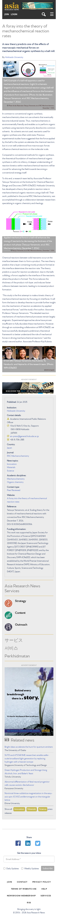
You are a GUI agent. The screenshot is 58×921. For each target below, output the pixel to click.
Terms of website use (24, 888)
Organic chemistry (15, 482)
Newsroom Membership (21, 895)
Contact (22, 881)
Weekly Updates (31, 868)
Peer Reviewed (13, 490)
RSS (29, 902)
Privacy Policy (41, 881)
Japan (9, 447)
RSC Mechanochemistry (18, 455)
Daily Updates (12, 868)
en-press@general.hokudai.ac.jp (24, 436)
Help (44, 888)
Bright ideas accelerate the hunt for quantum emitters (29, 746)
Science (10, 470)
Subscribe (48, 868)
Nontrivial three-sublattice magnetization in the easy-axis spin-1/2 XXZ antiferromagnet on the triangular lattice (28, 796)
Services (46, 895)
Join (6, 14)
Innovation (12, 464)
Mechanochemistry (16, 478)
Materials (11, 467)
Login (14, 14)
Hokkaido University (14, 57)
